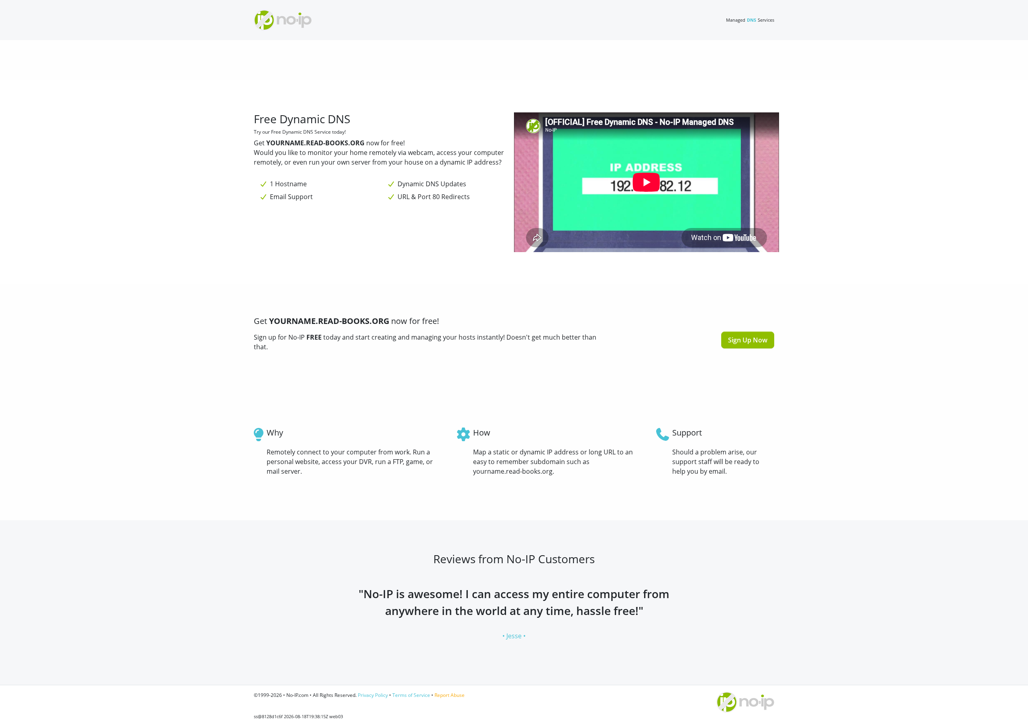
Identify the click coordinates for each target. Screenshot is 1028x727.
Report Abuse (449, 695)
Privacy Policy (373, 695)
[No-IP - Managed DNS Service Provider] (283, 20)
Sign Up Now (747, 340)
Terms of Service (411, 695)
